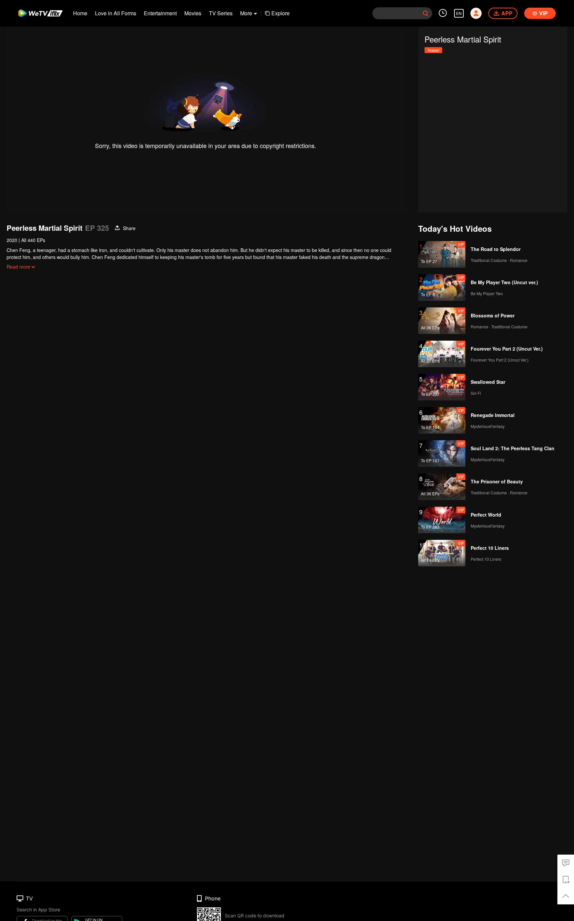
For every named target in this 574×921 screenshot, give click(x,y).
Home (80, 13)
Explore (280, 13)
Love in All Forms (115, 13)
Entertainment (160, 13)
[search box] (426, 13)
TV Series (221, 13)
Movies (192, 13)
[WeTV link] (40, 13)
